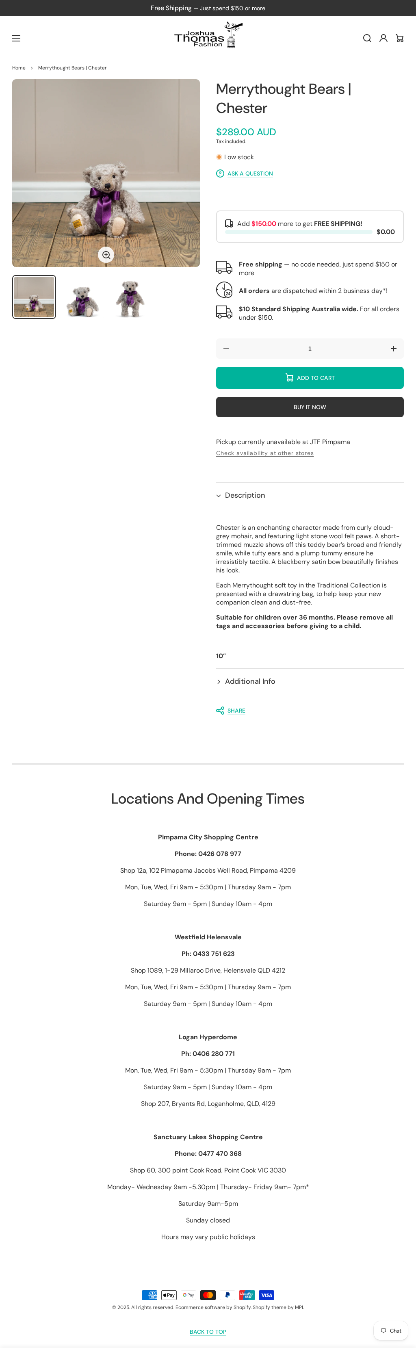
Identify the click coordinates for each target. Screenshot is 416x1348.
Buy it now (310, 407)
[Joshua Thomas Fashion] (208, 38)
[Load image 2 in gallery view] (82, 297)
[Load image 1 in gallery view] (34, 297)
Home (19, 68)
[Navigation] (16, 38)
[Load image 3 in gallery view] (130, 297)
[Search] (367, 38)
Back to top (208, 1331)
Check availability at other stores (265, 453)
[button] (310, 495)
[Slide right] (188, 173)
